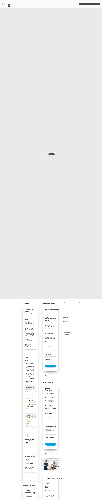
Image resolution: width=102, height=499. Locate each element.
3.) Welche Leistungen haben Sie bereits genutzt (30, 441)
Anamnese (47, 473)
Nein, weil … (28, 461)
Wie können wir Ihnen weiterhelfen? (50, 358)
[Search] (72, 302)
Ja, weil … (28, 459)
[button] (50, 464)
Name (47, 341)
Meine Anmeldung (29, 485)
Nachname (27, 351)
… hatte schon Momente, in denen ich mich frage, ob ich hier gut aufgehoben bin (30, 374)
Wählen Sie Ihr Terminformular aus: (50, 437)
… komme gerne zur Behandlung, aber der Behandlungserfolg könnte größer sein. (30, 368)
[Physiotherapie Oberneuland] (6, 4)
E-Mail (52, 347)
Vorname (32, 351)
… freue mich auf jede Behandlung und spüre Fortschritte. (30, 364)
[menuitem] (89, 4)
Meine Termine (48, 382)
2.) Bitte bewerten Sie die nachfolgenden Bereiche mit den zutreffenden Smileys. (30, 380)
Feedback (26, 304)
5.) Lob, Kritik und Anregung (29, 464)
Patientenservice (49, 304)
